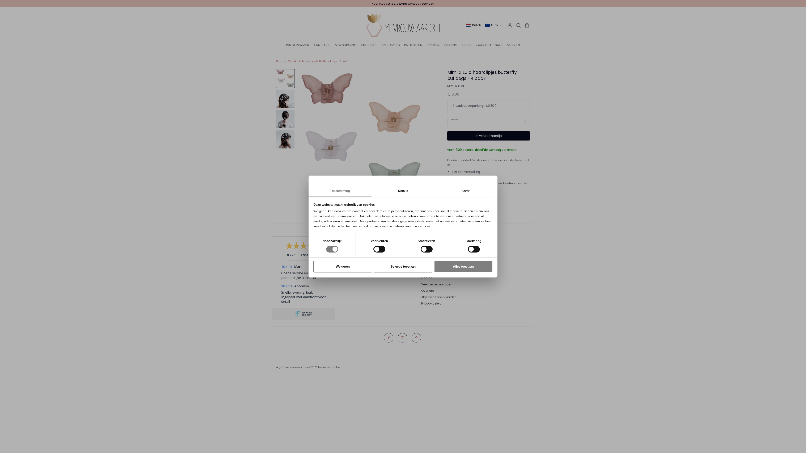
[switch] (379, 249)
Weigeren (343, 266)
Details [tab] (403, 191)
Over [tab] (466, 191)
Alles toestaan (463, 266)
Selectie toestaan (403, 266)
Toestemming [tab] (340, 191)
